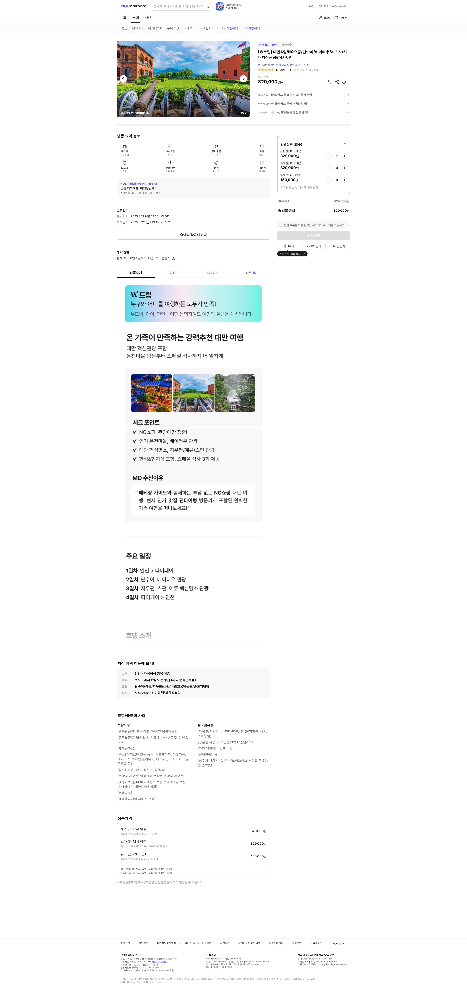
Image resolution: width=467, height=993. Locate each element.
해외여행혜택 (229, 28)
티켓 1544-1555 (233, 958)
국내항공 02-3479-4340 (246, 964)
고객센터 (315, 942)
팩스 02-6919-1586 (216, 961)
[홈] (124, 18)
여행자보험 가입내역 (249, 943)
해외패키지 (155, 28)
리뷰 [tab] (251, 272)
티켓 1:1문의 (226, 967)
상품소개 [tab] (136, 272)
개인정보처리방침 (166, 943)
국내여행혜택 (251, 28)
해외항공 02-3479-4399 (218, 964)
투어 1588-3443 (214, 958)
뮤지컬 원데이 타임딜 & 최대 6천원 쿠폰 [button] (177, 6)
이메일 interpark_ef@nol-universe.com (317, 961)
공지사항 (297, 943)
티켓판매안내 (276, 943)
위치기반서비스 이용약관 (198, 943)
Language (336, 943)
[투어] (135, 18)
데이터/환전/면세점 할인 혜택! (289, 112)
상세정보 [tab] (212, 272)
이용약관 (143, 943)
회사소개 (125, 943)
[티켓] (148, 18)
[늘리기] (344, 156)
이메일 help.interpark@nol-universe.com (248, 961)
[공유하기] (337, 81)
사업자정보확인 (159, 961)
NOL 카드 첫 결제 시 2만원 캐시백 (291, 94)
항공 (125, 28)
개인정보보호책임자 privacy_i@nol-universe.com (322, 964)
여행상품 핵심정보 (305, 70)
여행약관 (225, 943)
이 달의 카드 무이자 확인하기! (289, 103)
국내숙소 (190, 28)
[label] (313, 144)
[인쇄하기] (344, 81)
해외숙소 (138, 28)
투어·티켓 (173, 28)
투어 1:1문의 (212, 967)
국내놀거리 (207, 28)
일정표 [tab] (174, 272)
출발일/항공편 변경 (193, 235)
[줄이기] (329, 156)
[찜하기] (330, 81)
